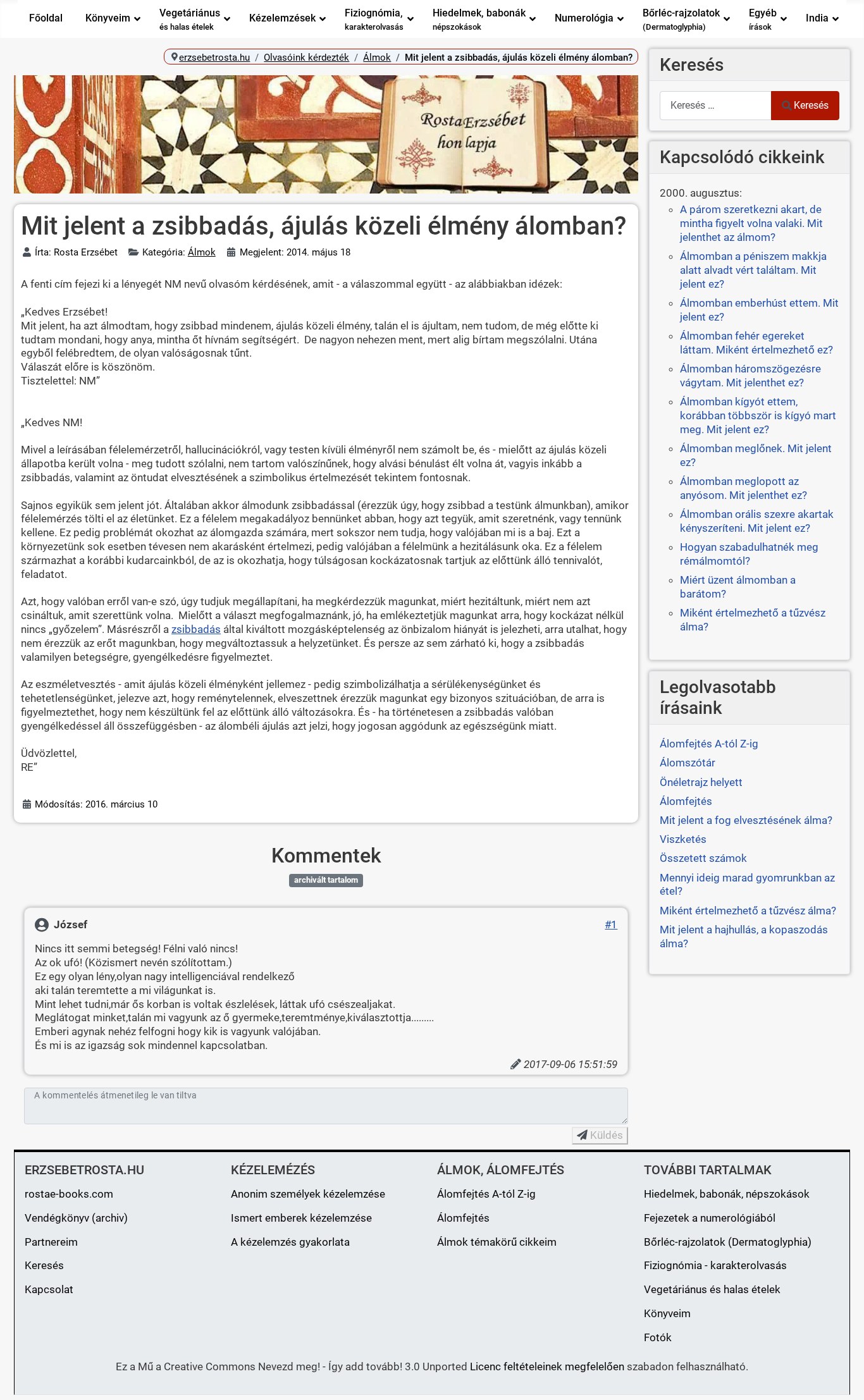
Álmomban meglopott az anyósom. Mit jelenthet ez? (743, 488)
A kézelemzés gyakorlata (290, 1242)
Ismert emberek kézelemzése (301, 1218)
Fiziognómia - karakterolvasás (715, 1265)
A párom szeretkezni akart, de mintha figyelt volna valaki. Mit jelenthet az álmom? (751, 223)
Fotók (658, 1337)
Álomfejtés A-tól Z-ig (486, 1194)
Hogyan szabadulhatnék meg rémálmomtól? (749, 554)
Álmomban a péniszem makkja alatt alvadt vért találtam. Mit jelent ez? (753, 270)
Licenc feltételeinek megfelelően (547, 1366)
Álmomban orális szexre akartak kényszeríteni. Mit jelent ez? (757, 521)
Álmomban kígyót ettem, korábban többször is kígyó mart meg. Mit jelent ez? (758, 415)
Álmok (202, 252)
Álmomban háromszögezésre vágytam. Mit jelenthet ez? (750, 375)
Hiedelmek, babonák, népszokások (727, 1194)
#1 (611, 924)
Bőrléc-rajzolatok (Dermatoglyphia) (728, 1242)
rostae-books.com (69, 1194)
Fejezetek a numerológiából (709, 1218)
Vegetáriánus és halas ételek (712, 1289)
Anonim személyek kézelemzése (308, 1194)
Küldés (605, 1135)
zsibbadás (196, 629)
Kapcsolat (49, 1289)
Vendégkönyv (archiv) (76, 1218)
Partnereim (51, 1242)
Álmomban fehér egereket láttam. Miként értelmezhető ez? (756, 342)
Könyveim (667, 1313)
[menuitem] (46, 19)
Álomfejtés (463, 1218)
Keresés (811, 105)
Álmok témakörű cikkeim (497, 1242)
